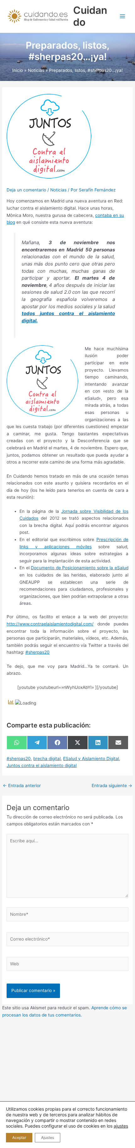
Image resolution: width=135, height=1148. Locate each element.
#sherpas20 (37, 652)
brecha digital (47, 758)
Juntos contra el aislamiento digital (42, 765)
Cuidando (90, 16)
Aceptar (19, 1137)
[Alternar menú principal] (122, 16)
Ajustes (47, 1137)
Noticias (58, 189)
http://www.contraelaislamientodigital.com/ (50, 623)
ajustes (121, 1126)
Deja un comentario (26, 189)
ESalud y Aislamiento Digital (91, 758)
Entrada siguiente (112, 786)
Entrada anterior (22, 786)
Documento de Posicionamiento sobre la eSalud (79, 567)
